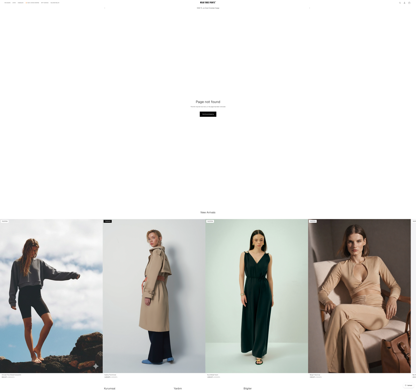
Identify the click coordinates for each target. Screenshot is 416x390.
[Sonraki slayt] (309, 8)
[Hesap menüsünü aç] (404, 2)
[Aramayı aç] (400, 2)
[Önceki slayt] (104, 8)
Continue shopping (208, 114)
